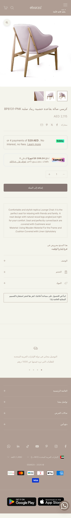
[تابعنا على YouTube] (37, 446)
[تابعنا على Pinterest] (46, 446)
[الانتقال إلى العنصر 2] (51, 96)
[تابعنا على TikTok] (27, 446)
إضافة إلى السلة (35, 187)
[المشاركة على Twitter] (51, 124)
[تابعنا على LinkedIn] (18, 446)
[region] (35, 355)
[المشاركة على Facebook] (57, 124)
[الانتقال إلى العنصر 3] (39, 96)
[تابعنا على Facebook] (65, 446)
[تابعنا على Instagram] (56, 446)
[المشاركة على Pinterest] (46, 124)
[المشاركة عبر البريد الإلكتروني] (41, 124)
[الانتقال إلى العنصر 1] (62, 96)
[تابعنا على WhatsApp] (9, 446)
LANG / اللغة (16, 457)
